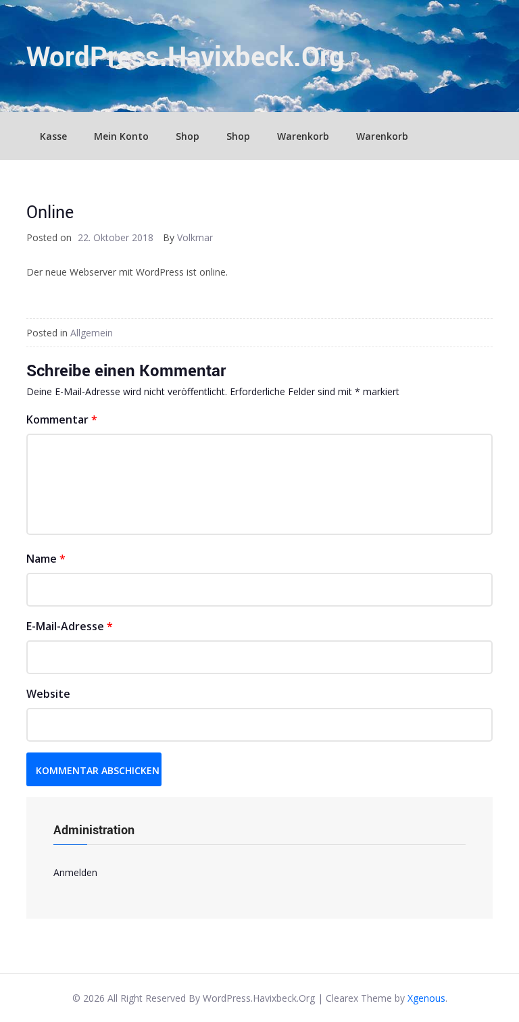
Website (48, 693)
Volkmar (195, 237)
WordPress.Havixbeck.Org (185, 56)
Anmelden (75, 872)
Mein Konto (121, 136)
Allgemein (91, 332)
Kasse (53, 136)
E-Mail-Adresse (69, 626)
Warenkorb (303, 136)
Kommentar (61, 419)
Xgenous (426, 998)
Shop (187, 136)
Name (46, 558)
